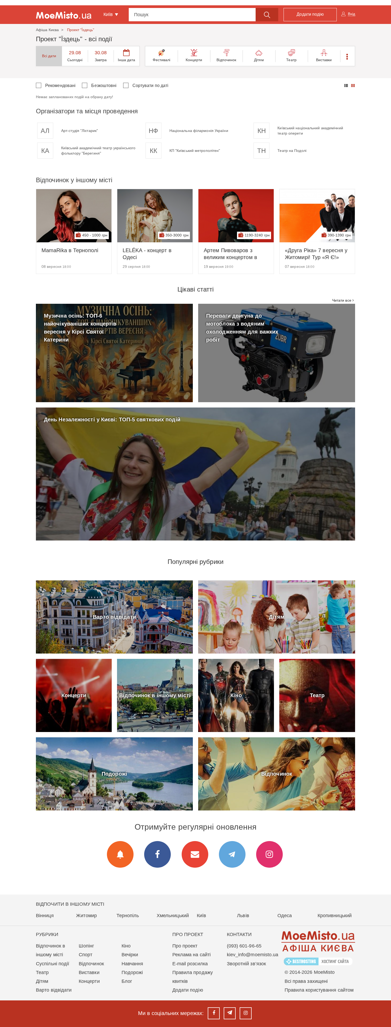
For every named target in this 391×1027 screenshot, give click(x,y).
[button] (347, 56)
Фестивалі (161, 60)
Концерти (194, 60)
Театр (291, 60)
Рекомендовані (60, 85)
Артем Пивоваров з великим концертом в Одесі (230, 254)
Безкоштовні (104, 85)
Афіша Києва (47, 30)
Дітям (259, 60)
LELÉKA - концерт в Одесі (147, 253)
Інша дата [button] (126, 60)
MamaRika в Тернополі (69, 250)
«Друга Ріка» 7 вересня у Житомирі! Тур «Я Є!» (316, 253)
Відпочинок (226, 60)
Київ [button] (108, 14)
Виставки (324, 60)
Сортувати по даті (150, 85)
